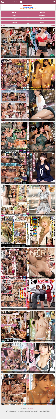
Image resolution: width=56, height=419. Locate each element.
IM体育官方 (14, 19)
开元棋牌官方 (42, 15)
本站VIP (7, 1)
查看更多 (53, 25)
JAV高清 (14, 15)
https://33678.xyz (31, 408)
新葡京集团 (14, 22)
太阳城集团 (41, 19)
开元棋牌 (42, 22)
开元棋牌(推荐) (15, 1)
